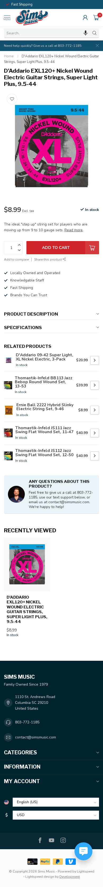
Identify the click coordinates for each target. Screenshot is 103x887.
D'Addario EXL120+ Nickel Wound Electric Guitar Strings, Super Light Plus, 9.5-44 (27, 609)
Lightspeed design (39, 876)
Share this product (48, 259)
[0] (96, 17)
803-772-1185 (27, 722)
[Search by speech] (86, 33)
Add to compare (16, 259)
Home (9, 56)
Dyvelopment (69, 876)
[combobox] (47, 33)
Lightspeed (85, 871)
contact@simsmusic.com (35, 737)
